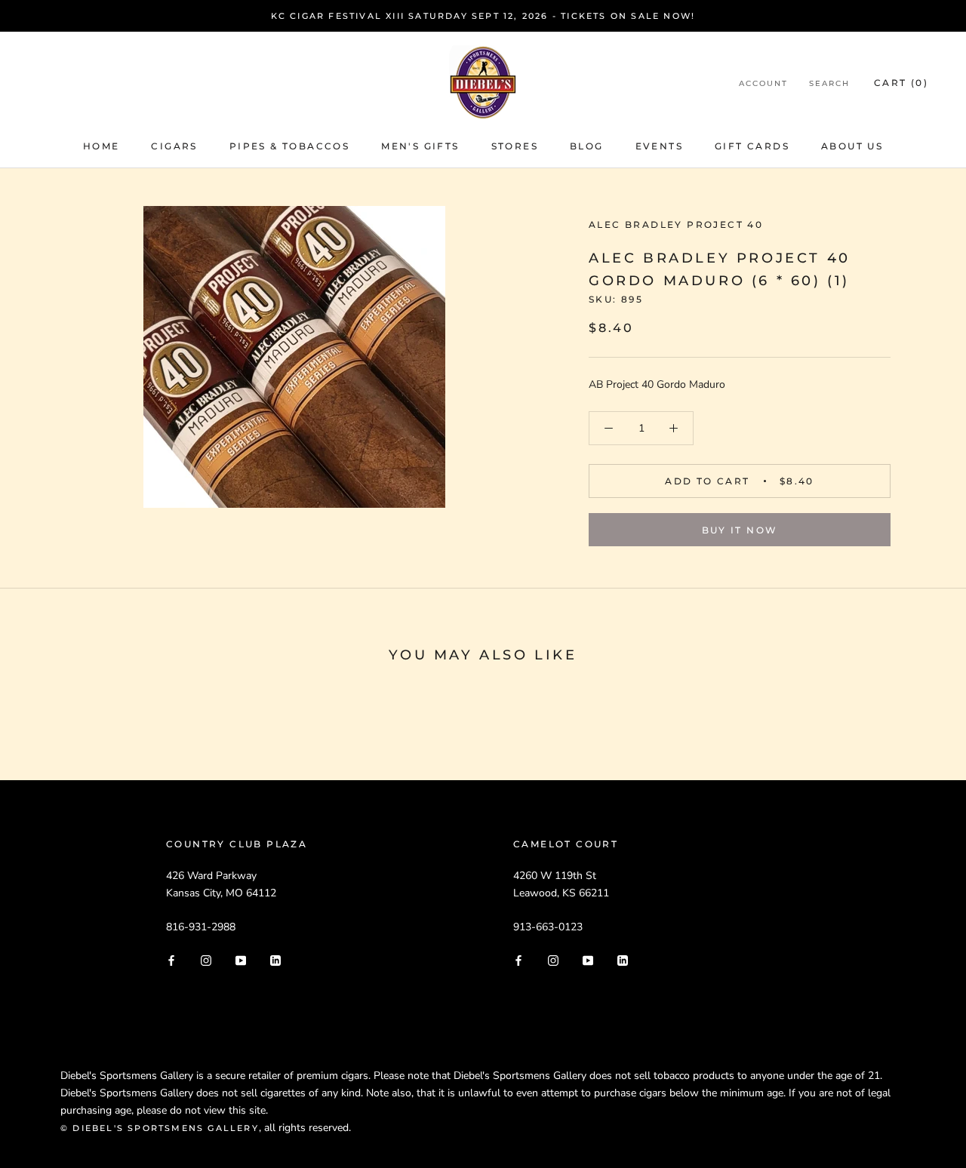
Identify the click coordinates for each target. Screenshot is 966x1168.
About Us (852, 146)
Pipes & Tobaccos (289, 146)
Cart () (901, 82)
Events (659, 146)
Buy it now (740, 530)
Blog (587, 146)
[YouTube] (240, 959)
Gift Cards (752, 146)
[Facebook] (171, 959)
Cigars (174, 146)
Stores (514, 146)
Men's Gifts (420, 146)
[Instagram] (206, 959)
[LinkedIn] (275, 959)
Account (763, 83)
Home (101, 146)
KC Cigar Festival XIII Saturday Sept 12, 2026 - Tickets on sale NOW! (483, 16)
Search (829, 83)
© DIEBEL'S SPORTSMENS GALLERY (159, 1128)
